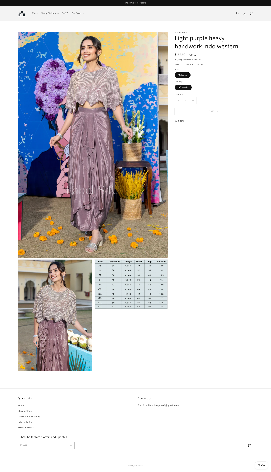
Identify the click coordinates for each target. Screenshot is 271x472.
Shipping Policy (26, 411)
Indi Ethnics (138, 466)
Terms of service (26, 427)
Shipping (178, 59)
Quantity (179, 94)
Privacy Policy (25, 422)
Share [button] (181, 121)
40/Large (182, 75)
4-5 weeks (183, 87)
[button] (50, 13)
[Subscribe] (70, 445)
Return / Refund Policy (29, 416)
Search (21, 405)
